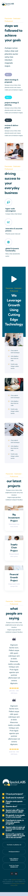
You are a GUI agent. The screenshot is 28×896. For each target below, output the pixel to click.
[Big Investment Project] (14, 507)
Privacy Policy (15, 883)
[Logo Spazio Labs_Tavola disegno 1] (8, 2)
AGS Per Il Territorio (16, 879)
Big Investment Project (14, 517)
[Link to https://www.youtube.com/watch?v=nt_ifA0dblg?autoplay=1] (14, 279)
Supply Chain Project (14, 547)
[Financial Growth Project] (14, 566)
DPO (16, 885)
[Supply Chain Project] (14, 536)
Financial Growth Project (14, 577)
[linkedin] (16, 873)
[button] (14, 794)
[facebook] (12, 873)
